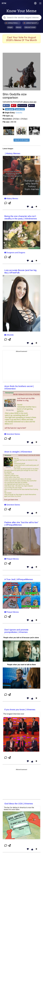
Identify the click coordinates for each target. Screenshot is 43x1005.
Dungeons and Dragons (15, 253)
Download (23, 105)
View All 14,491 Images (22, 140)
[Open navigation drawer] (40, 3)
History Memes (12, 198)
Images (10, 27)
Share (7, 105)
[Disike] (28, 207)
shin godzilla (10, 109)
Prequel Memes (12, 559)
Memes (18, 27)
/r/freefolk (10, 335)
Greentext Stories (13, 434)
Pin (14, 105)
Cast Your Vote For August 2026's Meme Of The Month (21, 39)
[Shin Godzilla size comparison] (21, 71)
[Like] (32, 207)
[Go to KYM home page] (4, 3)
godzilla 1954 (20, 109)
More (32, 105)
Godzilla (19, 113)
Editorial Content (30, 27)
